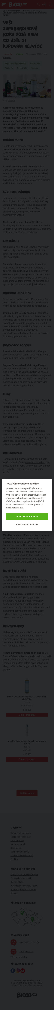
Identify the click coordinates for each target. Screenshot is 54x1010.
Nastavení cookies (27, 524)
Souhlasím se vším (27, 516)
